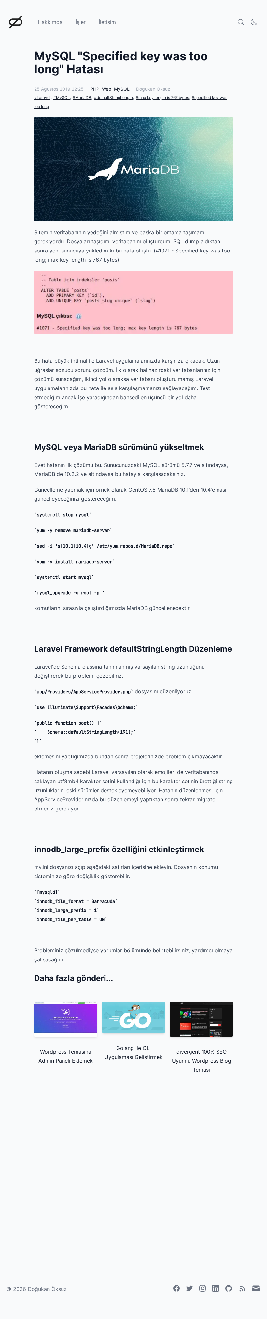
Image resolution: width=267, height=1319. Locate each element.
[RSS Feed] (242, 1289)
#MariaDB (82, 97)
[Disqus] (133, 1172)
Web (106, 89)
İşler (81, 22)
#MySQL (61, 97)
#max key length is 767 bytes (162, 97)
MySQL (122, 89)
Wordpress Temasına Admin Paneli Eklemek (65, 1056)
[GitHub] (228, 1288)
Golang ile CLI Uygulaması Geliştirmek (133, 1052)
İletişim (107, 22)
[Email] (255, 1288)
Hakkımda (50, 22)
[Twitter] (189, 1288)
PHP (94, 89)
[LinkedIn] (215, 1288)
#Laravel (42, 97)
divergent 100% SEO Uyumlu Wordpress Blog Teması (201, 1060)
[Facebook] (176, 1288)
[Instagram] (202, 1288)
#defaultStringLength (113, 97)
